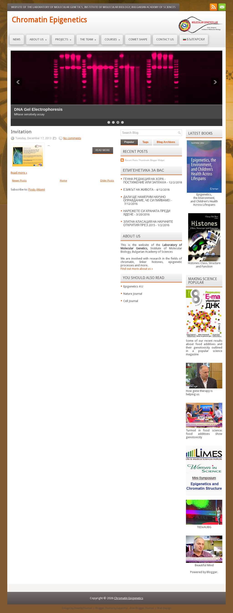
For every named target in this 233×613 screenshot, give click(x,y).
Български (195, 39)
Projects (63, 39)
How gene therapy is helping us (199, 392)
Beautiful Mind (204, 565)
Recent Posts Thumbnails (137, 160)
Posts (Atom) (36, 189)
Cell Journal (130, 301)
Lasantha (122, 608)
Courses (112, 39)
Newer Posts (19, 180)
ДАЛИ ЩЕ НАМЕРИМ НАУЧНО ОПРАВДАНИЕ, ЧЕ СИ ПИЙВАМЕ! (146, 198)
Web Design (164, 608)
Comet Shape (138, 39)
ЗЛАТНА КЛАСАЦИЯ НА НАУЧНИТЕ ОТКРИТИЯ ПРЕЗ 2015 (148, 223)
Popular (129, 142)
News (16, 39)
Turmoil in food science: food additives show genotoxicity (204, 434)
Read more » (19, 172)
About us (38, 39)
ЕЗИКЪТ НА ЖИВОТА (138, 189)
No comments (72, 138)
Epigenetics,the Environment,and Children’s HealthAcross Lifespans (204, 199)
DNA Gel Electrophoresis (38, 109)
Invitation (21, 131)
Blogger (212, 572)
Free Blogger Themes (142, 608)
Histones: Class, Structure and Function (204, 264)
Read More (103, 150)
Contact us (165, 39)
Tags (145, 142)
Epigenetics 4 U (133, 286)
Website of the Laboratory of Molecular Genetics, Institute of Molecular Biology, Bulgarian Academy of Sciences (93, 7)
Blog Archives (166, 142)
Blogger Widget (157, 160)
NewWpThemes (83, 608)
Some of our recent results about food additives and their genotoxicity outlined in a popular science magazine (204, 347)
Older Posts (107, 180)
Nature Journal (132, 293)
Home (63, 180)
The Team (88, 39)
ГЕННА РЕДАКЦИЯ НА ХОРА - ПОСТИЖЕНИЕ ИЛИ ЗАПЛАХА (144, 180)
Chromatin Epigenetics (49, 19)
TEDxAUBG (204, 527)
